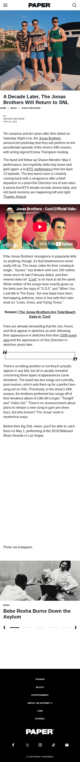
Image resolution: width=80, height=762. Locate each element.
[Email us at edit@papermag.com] (66, 745)
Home (3, 108)
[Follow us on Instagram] (40, 745)
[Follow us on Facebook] (13, 745)
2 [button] (40, 627)
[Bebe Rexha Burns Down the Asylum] (40, 580)
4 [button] (65, 627)
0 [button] (14, 627)
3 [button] (52, 627)
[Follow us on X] (26, 745)
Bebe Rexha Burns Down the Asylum (37, 613)
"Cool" (32, 279)
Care (40, 711)
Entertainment (40, 695)
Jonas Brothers (50, 138)
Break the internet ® (40, 703)
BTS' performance (39, 169)
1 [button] (27, 627)
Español (40, 719)
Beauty (40, 687)
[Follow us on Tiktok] (53, 745)
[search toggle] (74, 5)
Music (13, 108)
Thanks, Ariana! (14, 196)
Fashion (40, 679)
